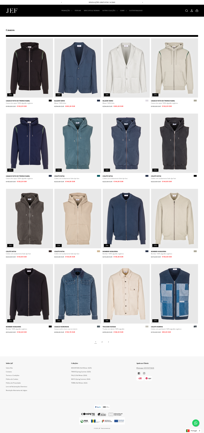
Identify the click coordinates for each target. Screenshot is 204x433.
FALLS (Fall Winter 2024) (79, 375)
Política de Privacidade (13, 383)
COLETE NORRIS (157, 327)
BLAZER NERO (59, 101)
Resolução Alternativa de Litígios (16, 390)
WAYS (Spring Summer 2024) (80, 379)
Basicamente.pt (105, 428)
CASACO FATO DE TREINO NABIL (18, 101)
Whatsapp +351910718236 (145, 368)
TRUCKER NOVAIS (109, 327)
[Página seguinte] (108, 342)
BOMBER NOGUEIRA (110, 251)
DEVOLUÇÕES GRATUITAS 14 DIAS (102, 2)
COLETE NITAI (59, 176)
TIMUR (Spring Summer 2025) (81, 372)
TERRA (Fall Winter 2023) (79, 383)
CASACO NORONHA (61, 327)
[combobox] (193, 430)
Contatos (9, 372)
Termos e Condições (12, 375)
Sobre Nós (9, 368)
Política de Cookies (12, 379)
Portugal (194, 431)
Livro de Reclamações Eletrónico (16, 387)
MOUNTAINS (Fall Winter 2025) (81, 368)
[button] (66, 10)
